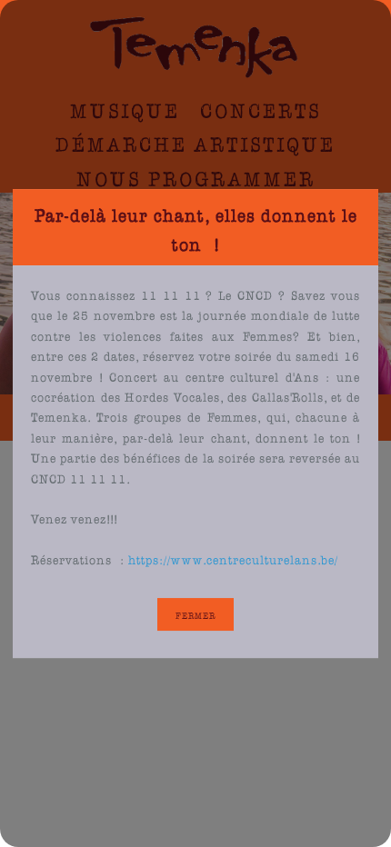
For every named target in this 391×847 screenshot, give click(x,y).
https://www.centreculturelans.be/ (233, 558)
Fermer (195, 614)
